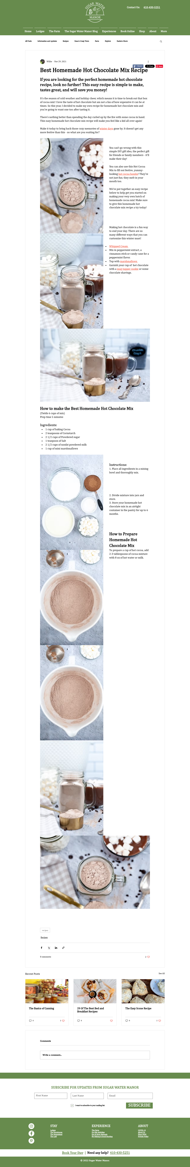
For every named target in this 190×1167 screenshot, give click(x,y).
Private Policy (143, 1137)
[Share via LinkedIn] (56, 947)
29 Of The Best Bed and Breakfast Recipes (90, 1010)
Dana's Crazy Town (82, 41)
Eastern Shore (122, 41)
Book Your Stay (72, 1152)
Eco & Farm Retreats (99, 1134)
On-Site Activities (98, 1132)
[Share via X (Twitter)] (48, 947)
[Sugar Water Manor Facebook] (31, 1133)
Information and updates (47, 41)
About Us (141, 1132)
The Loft (53, 1137)
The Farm (95, 1130)
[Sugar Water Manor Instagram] (31, 1126)
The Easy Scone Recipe (138, 1008)
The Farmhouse (56, 1132)
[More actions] (148, 61)
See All (162, 973)
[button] (161, 41)
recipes (45, 930)
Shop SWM (142, 1134)
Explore (108, 41)
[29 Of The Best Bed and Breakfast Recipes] (95, 991)
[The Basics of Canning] (46, 991)
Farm (97, 41)
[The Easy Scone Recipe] (143, 991)
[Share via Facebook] (41, 947)
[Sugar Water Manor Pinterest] (31, 1141)
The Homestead (56, 1134)
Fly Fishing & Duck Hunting (102, 1137)
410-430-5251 (120, 1152)
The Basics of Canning (41, 1008)
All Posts (28, 41)
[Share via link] (63, 947)
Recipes (66, 41)
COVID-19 (142, 1130)
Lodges (53, 1130)
